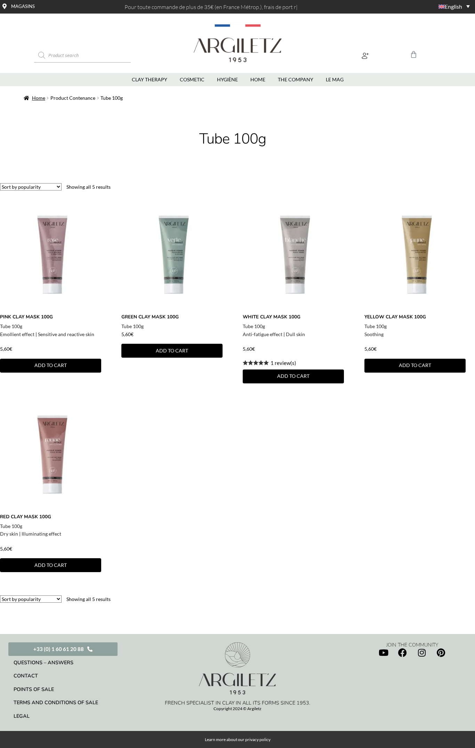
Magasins (23, 6)
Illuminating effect (41, 534)
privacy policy (258, 739)
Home (38, 98)
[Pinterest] (441, 652)
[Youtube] (383, 652)
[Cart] (413, 54)
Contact (26, 675)
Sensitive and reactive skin (66, 334)
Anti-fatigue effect (262, 334)
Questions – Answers (43, 662)
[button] (365, 55)
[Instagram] (421, 652)
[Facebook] (402, 652)
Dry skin (9, 534)
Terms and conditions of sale (56, 702)
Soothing (374, 334)
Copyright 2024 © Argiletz (237, 708)
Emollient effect (17, 334)
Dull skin (295, 334)
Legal (22, 716)
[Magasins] (4, 6)
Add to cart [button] (50, 365)
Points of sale (34, 689)
